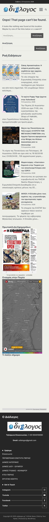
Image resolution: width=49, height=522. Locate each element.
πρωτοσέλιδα (12, 275)
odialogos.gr (20, 516)
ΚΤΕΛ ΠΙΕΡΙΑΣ (8, 475)
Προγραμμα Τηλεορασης (39, 409)
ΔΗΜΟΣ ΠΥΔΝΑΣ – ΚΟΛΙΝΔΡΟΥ (14, 471)
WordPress (31, 518)
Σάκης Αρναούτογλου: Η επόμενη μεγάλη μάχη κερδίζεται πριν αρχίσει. (31, 68)
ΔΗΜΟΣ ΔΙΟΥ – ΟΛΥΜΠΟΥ (12, 466)
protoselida (29, 275)
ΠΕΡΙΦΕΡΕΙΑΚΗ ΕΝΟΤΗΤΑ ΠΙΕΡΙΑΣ (16, 458)
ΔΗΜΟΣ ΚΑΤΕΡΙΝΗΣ (10, 462)
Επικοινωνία (7, 454)
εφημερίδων (21, 275)
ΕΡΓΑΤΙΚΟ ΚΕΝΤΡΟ (10, 479)
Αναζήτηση (7, 43)
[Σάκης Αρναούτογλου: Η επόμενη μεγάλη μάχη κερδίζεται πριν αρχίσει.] (10, 73)
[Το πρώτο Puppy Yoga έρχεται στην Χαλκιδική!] (10, 104)
